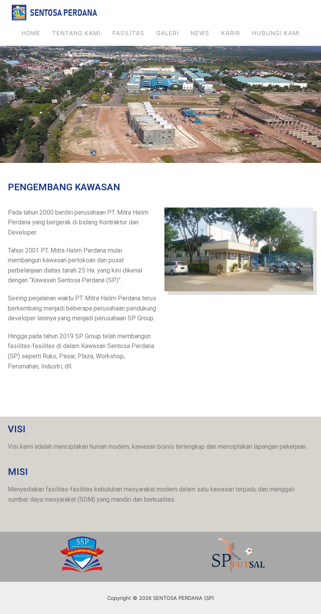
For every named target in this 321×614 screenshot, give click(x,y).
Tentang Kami (76, 33)
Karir (230, 33)
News (200, 33)
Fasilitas (128, 33)
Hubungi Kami (276, 33)
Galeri (167, 33)
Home (31, 33)
